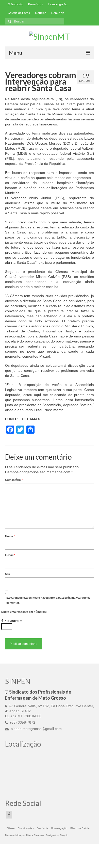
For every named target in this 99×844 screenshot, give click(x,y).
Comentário (14, 479)
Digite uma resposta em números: (24, 611)
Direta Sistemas (35, 835)
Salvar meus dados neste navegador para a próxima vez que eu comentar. (48, 600)
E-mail (10, 555)
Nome (10, 536)
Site (7, 573)
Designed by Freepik (57, 835)
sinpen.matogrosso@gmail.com (36, 729)
